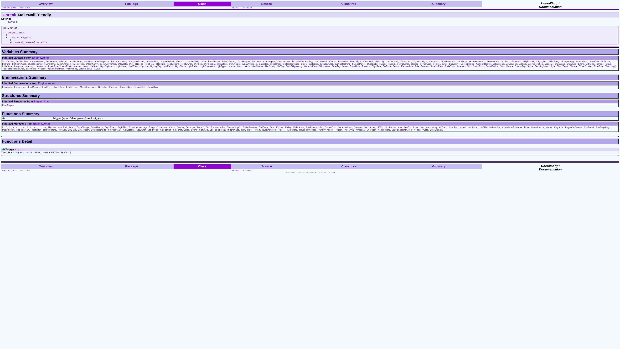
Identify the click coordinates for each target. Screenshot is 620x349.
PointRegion (8, 105)
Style (552, 66)
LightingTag (155, 66)
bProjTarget (275, 64)
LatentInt (77, 66)
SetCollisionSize (98, 130)
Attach (72, 127)
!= (3, 127)
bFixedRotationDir (477, 61)
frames (235, 8)
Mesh (247, 66)
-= (24, 127)
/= (31, 127)
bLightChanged (64, 64)
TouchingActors (269, 130)
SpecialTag (520, 66)
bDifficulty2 (380, 61)
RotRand (62, 130)
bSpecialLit (372, 64)
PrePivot (387, 66)
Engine (11, 33)
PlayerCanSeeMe (573, 127)
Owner (345, 66)
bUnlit (444, 64)
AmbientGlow (22, 61)
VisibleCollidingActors (402, 130)
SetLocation (128, 130)
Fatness (600, 64)
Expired (279, 127)
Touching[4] (610, 66)
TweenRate (31, 69)
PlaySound (589, 127)
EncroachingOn (234, 127)
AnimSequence (102, 61)
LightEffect (133, 66)
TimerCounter (585, 66)
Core (5, 28)
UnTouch (360, 130)
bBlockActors (228, 61)
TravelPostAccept (307, 130)
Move (526, 127)
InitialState (7, 66)
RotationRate (436, 66)
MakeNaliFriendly (36, 42)
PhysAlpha (355, 66)
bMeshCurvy (92, 64)
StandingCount (541, 66)
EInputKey (46, 87)
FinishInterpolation (314, 127)
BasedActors (97, 127)
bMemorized (78, 64)
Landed (462, 127)
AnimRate (88, 61)
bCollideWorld (320, 61)
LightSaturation (208, 66)
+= (17, 127)
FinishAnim (298, 127)
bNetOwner (186, 64)
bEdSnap (462, 61)
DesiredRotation (535, 64)
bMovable (122, 64)
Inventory (29, 66)
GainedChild (330, 127)
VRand (417, 130)
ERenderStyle (125, 87)
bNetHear (149, 64)
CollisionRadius (483, 64)
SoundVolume (506, 66)
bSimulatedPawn (342, 64)
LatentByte (53, 66)
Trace (281, 130)
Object (13, 28)
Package (131, 3)
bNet (131, 64)
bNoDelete (222, 64)
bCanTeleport (269, 61)
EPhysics (112, 87)
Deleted (522, 64)
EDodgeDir (7, 87)
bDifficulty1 (368, 61)
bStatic (391, 64)
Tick (243, 130)
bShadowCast (326, 64)
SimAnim (460, 66)
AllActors (52, 127)
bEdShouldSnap (448, 61)
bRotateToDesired (291, 64)
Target (565, 66)
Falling (288, 127)
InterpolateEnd (404, 127)
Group (608, 64)
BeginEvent (110, 127)
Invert (415, 127)
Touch (257, 130)
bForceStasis (493, 61)
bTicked (414, 64)
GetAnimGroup (345, 127)
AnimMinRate (75, 61)
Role (417, 66)
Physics (366, 66)
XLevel (97, 69)
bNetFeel (139, 64)
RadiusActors (49, 130)
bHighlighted (541, 61)
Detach (200, 127)
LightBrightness (107, 66)
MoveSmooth (537, 127)
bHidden (505, 61)
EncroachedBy (218, 127)
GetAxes (358, 127)
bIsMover (605, 61)
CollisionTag (498, 64)
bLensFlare (49, 64)
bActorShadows (118, 61)
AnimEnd (62, 127)
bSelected (313, 64)
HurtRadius (390, 127)
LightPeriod (168, 66)
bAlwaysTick (152, 61)
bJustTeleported (35, 64)
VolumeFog (71, 69)
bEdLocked (434, 61)
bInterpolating (567, 61)
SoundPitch (478, 66)
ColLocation (511, 64)
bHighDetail (528, 61)
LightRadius (193, 66)
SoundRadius (492, 66)
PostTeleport (8, 130)
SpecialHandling (217, 130)
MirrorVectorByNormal (512, 127)
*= (10, 127)
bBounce (256, 61)
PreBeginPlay (22, 130)
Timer (249, 130)
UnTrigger (371, 130)
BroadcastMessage (138, 127)
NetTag (280, 66)
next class (25, 8)
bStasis (383, 64)
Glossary (439, 3)
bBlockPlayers (243, 61)
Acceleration (8, 61)
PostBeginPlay (603, 127)
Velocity (42, 69)
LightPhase (180, 66)
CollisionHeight (467, 64)
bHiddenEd (516, 61)
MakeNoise (494, 127)
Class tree (348, 3)
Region (396, 66)
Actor (20, 33)
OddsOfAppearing (294, 66)
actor (66, 118)
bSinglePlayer (358, 64)
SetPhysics (153, 130)
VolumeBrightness (55, 69)
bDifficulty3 (393, 61)
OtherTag (336, 66)
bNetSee (198, 64)
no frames (247, 8)
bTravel (436, 64)
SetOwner (141, 130)
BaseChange (83, 127)
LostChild (483, 127)
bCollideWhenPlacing (302, 61)
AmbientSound (37, 61)
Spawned (203, 130)
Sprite (530, 66)
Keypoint (13, 21)
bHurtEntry (554, 61)
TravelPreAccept (325, 130)
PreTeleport (36, 130)
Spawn (194, 130)
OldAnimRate (310, 66)
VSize (425, 130)
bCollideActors (283, 61)
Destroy (180, 127)
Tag (559, 66)
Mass (240, 66)
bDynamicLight (420, 61)
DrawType (571, 64)
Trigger (57, 118)
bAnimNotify (194, 61)
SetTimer (177, 130)
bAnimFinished (167, 61)
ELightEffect (58, 87)
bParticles (263, 64)
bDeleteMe (343, 61)
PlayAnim (558, 127)
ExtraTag (590, 64)
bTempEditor (403, 64)
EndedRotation (250, 127)
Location (231, 66)
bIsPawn (6, 64)
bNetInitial (160, 64)
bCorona (332, 61)
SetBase (72, 130)
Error (272, 127)
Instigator (18, 66)
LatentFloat (65, 66)
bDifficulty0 (355, 61)
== (40, 127)
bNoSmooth (234, 64)
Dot (207, 127)
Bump (152, 127)
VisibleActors (383, 130)
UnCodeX (331, 172)
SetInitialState (114, 130)
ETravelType (152, 87)
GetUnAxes (369, 127)
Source (266, 3)
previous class (9, 8)
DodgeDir (549, 64)
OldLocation (324, 66)
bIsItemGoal (581, 61)
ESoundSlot (139, 87)
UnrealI (9, 15)
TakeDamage (233, 130)
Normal (549, 127)
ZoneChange (436, 130)
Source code (20, 150)
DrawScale (560, 64)
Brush (304, 64)
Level (85, 66)
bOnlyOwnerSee (249, 64)
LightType (221, 66)
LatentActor (41, 66)
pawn (80, 118)
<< (35, 127)
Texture (573, 66)
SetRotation (165, 130)
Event (581, 64)
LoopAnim (472, 127)
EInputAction (33, 87)
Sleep (186, 130)
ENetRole (101, 87)
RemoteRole (407, 66)
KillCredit (443, 127)
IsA (422, 127)
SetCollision (83, 130)
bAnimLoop (181, 61)
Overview (46, 3)
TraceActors (291, 130)
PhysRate (376, 66)
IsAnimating (431, 127)
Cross (172, 127)
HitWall (380, 127)
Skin (469, 66)
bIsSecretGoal (19, 64)
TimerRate (598, 66)
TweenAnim (349, 130)
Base (204, 61)
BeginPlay (122, 127)
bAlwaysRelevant (136, 61)
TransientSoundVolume (13, 69)
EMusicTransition (87, 87)
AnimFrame (51, 61)
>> (44, 127)
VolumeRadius (85, 69)
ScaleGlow (449, 66)
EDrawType (19, 87)
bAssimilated (214, 61)
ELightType (71, 87)
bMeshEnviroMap (108, 64)
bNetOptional (173, 64)
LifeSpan (94, 66)
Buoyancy (454, 64)
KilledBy (453, 127)
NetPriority (270, 66)
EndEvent (263, 127)
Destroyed (190, 127)
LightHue (144, 66)
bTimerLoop (425, 64)
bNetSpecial (209, 64)
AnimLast (63, 61)
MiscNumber (257, 66)
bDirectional (405, 61)
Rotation (425, 66)
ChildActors (161, 127)
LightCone (121, 66)
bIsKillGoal (594, 61)
